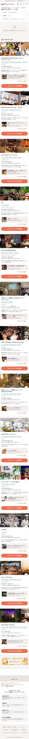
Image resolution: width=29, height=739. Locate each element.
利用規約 (9, 727)
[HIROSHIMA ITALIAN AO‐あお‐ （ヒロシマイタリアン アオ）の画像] (14, 49)
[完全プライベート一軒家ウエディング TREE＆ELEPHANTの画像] (14, 381)
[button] (14, 697)
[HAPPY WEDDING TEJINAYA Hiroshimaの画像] (14, 333)
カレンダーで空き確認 (15, 86)
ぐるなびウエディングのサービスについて (10, 732)
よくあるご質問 (23, 732)
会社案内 (4, 727)
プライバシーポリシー (21, 727)
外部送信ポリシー (7, 729)
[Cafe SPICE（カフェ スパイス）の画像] (14, 146)
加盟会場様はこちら (16, 729)
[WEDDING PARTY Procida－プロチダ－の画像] (14, 98)
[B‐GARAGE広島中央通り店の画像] (14, 241)
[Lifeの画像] (14, 194)
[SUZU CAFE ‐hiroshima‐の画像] (14, 616)
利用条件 (14, 727)
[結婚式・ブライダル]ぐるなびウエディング (9, 683)
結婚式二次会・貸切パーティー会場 (8, 684)
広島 (17, 684)
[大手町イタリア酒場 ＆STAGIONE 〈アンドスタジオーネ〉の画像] (14, 289)
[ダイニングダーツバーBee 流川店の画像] (14, 473)
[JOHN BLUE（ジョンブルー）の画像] (14, 425)
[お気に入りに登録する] (26, 55)
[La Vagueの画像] (14, 520)
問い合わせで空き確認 (15, 181)
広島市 (21, 684)
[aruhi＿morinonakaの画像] (14, 568)
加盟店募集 (23, 729)
